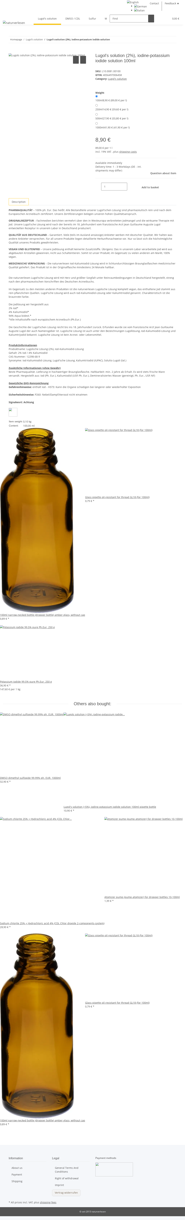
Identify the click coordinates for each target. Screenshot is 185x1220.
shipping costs (128, 151)
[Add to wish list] (83, 60)
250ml (111, 109)
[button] (160, 18)
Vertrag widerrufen (66, 1192)
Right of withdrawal (67, 1178)
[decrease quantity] (98, 186)
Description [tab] (19, 201)
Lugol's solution (117, 78)
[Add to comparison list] (76, 60)
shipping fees (48, 1202)
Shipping (17, 1181)
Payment (17, 1174)
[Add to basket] (11, 51)
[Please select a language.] (133, 2)
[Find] (151, 18)
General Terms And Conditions (66, 1169)
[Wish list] (166, 18)
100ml (111, 100)
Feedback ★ (172, 3)
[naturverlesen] (14, 22)
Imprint (59, 1185)
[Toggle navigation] (7, 15)
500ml (111, 118)
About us (17, 1168)
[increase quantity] (130, 186)
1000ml (112, 127)
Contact (154, 3)
